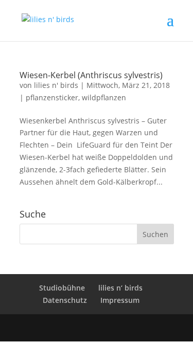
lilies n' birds (56, 85)
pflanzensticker (52, 97)
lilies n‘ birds (120, 288)
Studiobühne (62, 288)
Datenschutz (65, 300)
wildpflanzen (104, 97)
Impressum (119, 300)
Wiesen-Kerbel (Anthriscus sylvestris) (91, 75)
